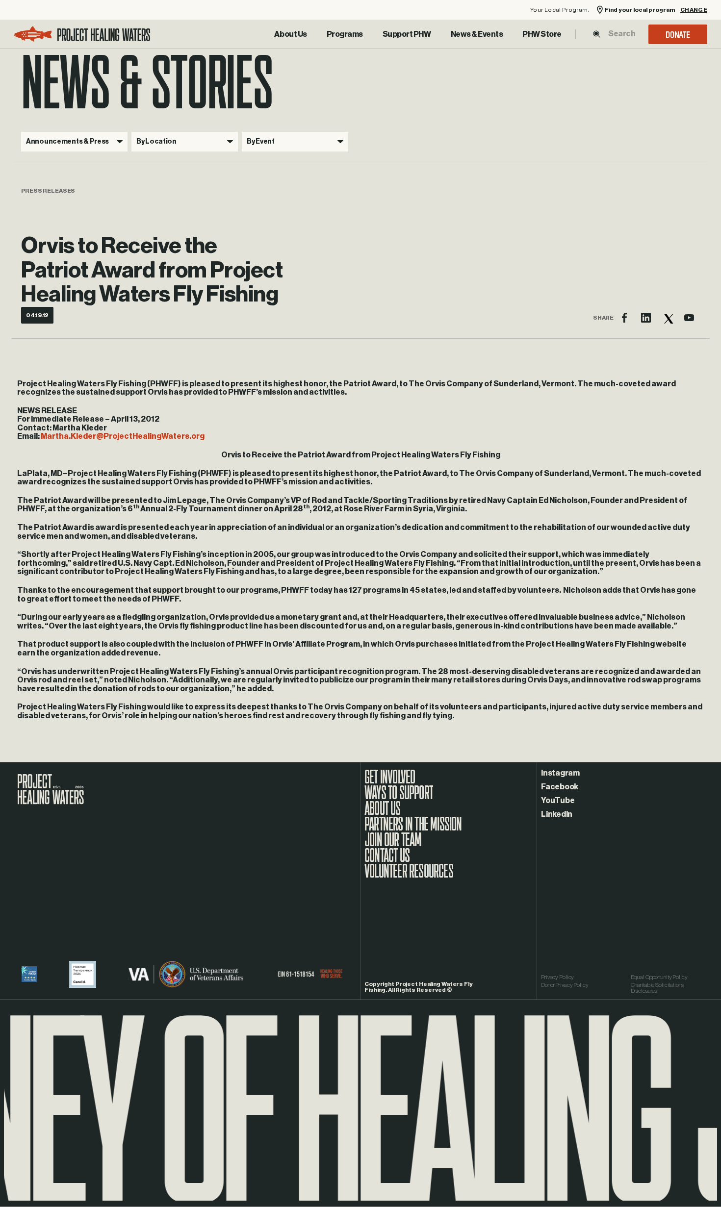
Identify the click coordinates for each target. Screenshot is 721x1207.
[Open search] (596, 34)
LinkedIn (556, 814)
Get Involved (389, 782)
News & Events (477, 34)
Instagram (560, 773)
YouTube (557, 800)
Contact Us (387, 860)
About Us (290, 34)
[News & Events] (477, 34)
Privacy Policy (557, 977)
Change (693, 10)
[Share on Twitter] (667, 317)
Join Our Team (393, 845)
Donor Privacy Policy (565, 985)
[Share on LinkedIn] (646, 317)
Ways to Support (398, 798)
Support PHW (407, 34)
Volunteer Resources (408, 876)
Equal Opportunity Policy (659, 977)
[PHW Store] (542, 34)
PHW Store (542, 34)
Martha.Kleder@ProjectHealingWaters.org (123, 436)
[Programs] (345, 34)
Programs (345, 34)
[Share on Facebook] (624, 317)
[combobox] (621, 33)
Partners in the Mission (413, 829)
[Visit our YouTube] (689, 317)
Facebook (559, 787)
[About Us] (290, 34)
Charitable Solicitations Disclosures (657, 988)
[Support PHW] (407, 34)
